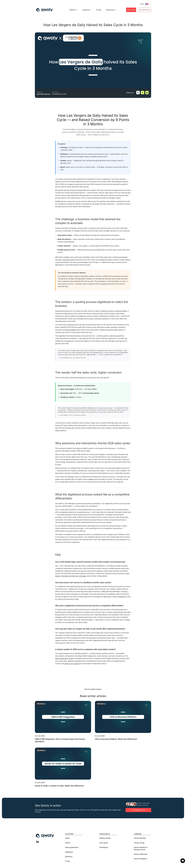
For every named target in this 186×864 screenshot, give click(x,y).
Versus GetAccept (140, 854)
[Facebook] (142, 92)
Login (142, 4)
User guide (103, 843)
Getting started (105, 838)
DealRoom (73, 330)
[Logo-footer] (44, 10)
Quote (67, 838)
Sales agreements (71, 847)
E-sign (67, 861)
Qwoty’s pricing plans (72, 664)
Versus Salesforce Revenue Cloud (140, 848)
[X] (138, 92)
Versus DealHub (140, 838)
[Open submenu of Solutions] (90, 10)
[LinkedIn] (147, 92)
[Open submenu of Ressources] (115, 10)
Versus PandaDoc (140, 859)
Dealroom (68, 856)
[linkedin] (37, 841)
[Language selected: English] (147, 4)
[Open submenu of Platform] (77, 10)
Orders (67, 843)
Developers (103, 847)
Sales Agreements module (64, 658)
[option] (147, 4)
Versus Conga (139, 843)
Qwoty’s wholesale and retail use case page (70, 576)
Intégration (69, 852)
